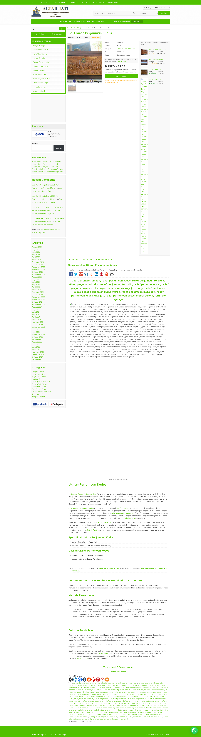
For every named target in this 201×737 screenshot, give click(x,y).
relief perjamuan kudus (122, 699)
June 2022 (36, 347)
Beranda (69, 28)
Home (34, 2)
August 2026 (37, 247)
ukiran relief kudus (155, 717)
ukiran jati (159, 710)
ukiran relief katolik (140, 717)
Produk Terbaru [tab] (104, 259)
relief (152, 696)
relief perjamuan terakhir (131, 701)
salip (139, 705)
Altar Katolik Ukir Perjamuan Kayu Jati (47, 172)
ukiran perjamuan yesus (98, 717)
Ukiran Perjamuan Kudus (87, 484)
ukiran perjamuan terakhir (78, 717)
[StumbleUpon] (106, 275)
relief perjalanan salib (104, 699)
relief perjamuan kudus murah (92, 701)
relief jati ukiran (80, 699)
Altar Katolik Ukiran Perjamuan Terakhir (48, 169)
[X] (71, 679)
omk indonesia (85, 694)
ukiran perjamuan (129, 712)
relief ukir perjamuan (95, 703)
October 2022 (37, 337)
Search (35, 143)
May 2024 (36, 314)
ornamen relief (138, 694)
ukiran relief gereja (125, 717)
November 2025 (38, 269)
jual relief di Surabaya (84, 690)
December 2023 (38, 327)
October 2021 (37, 357)
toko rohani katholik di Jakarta (96, 710)
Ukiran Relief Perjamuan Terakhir (45, 167)
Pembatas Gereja (40, 70)
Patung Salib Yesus (40, 66)
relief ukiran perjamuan (153, 703)
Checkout (57, 34)
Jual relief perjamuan (102, 690)
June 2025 (36, 282)
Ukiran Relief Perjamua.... (158, 69)
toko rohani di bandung (125, 708)
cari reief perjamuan (81, 683)
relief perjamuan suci (113, 701)
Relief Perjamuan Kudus (82, 28)
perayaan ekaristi (102, 696)
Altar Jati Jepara (131, 580)
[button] (194, 730)
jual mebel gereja (118, 687)
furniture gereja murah (111, 683)
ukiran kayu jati (79, 712)
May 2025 (36, 284)
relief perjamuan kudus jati (142, 699)
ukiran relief (113, 717)
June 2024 (36, 312)
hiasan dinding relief (157, 685)
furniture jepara (105, 522)
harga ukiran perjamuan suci (138, 685)
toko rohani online (131, 710)
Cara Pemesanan (59, 2)
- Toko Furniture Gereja (49, 735)
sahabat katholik (85, 705)
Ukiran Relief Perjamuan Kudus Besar (47, 164)
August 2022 (37, 342)
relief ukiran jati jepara (135, 703)
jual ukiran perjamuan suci (124, 692)
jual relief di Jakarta (150, 687)
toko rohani (93, 708)
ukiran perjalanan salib (113, 712)
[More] (107, 679)
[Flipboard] (93, 679)
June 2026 (36, 252)
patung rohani (89, 696)
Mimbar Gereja (39, 58)
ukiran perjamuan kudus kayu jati (96, 714)
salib (110, 705)
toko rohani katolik (116, 710)
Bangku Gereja (39, 46)
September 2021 (38, 359)
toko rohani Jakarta (160, 708)
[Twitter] (76, 275)
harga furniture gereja (128, 683)
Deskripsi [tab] (74, 259)
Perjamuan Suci (90, 494)
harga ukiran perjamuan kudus (114, 685)
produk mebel (82, 658)
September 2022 (38, 339)
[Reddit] (91, 275)
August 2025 (37, 277)
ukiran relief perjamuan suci (92, 719)
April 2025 (36, 287)
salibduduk (132, 705)
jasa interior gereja (87, 687)
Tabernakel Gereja (40, 83)
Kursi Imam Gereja (40, 50)
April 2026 (36, 257)
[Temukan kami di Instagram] (56, 404)
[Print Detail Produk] (111, 275)
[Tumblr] (84, 679)
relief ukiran (108, 703)
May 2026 (36, 254)
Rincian (41, 34)
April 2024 (36, 317)
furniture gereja (95, 683)
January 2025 (37, 294)
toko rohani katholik (76, 710)
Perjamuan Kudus (76, 494)
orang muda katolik (124, 694)
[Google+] (81, 275)
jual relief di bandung (134, 687)
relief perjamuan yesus (150, 701)
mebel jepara (103, 653)
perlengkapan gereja (118, 696)
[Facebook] (71, 275)
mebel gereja (140, 692)
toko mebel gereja (81, 708)
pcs (62, 28)
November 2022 (38, 334)
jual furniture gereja (103, 687)
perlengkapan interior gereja (138, 696)
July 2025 (35, 279)
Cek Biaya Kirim (112, 2)
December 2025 (38, 267)
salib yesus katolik (120, 705)
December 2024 (38, 297)
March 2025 (36, 289)
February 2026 (38, 262)
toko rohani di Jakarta (143, 708)
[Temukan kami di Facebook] (40, 404)
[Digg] (86, 275)
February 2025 (38, 292)
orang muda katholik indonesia (104, 694)
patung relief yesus (76, 696)
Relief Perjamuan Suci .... (158, 59)
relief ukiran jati (120, 703)
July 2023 (35, 329)
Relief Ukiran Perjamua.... (158, 49)
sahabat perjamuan (100, 705)
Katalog (100, 2)
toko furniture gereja (149, 705)
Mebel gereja (129, 518)
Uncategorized (39, 91)
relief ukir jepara (80, 703)
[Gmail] (102, 679)
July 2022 (35, 344)
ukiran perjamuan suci (117, 714)
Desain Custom (88, 2)
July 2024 (35, 309)
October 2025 (37, 272)
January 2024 (37, 324)
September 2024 (38, 304)
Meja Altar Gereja (40, 54)
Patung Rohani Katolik (41, 62)
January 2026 (37, 264)
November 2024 (38, 299)
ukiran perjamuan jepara (146, 712)
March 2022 (36, 349)
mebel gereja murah (154, 692)
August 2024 (37, 307)
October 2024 (37, 302)
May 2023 (36, 332)
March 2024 (36, 319)
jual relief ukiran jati (138, 690)
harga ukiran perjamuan (92, 685)
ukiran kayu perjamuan (94, 712)
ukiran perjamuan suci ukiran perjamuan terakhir (145, 714)
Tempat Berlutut (39, 87)
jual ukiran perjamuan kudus (102, 692)
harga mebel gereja (146, 683)
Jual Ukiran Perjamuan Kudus (89, 33)
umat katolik (123, 719)
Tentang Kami (44, 2)
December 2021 (38, 354)
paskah (165, 694)
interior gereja (74, 687)
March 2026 (36, 259)
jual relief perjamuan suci (120, 690)
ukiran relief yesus (111, 719)
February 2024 (38, 322)
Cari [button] (165, 13)
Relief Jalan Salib (39, 74)
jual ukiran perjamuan (155, 690)
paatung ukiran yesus (152, 694)
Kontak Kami (74, 2)
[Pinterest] (101, 275)
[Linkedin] (96, 275)
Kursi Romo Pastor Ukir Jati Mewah (46, 162)
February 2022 (38, 352)
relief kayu (91, 699)
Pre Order (122, 76)
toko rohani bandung (107, 708)
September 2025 (38, 274)
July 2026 (35, 250)
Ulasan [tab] (88, 259)
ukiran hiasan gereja (146, 710)
